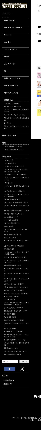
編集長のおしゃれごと (11, 348)
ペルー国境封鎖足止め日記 (12, 265)
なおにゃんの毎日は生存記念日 (14, 246)
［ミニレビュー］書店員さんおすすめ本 (16, 187)
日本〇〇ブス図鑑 (9, 314)
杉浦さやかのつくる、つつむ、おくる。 (16, 324)
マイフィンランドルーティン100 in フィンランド (16, 280)
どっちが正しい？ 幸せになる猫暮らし (16, 242)
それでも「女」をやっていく (14, 166)
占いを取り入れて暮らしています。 (16, 175)
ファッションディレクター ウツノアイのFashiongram (16, 253)
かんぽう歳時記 (9, 226)
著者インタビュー (10, 85)
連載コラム (7, 100)
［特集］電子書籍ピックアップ (14, 149)
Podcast (6, 35)
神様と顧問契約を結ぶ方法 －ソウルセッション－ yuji (16, 336)
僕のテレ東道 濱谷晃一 (11, 296)
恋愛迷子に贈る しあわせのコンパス (15, 311)
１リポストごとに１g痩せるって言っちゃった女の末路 (16, 195)
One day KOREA (10, 163)
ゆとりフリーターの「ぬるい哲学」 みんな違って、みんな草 (16, 170)
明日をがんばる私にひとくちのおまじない (16, 127)
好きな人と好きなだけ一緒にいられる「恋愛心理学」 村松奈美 (16, 304)
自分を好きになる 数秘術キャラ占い (15, 351)
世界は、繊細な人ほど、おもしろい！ (16, 287)
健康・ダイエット (9, 135)
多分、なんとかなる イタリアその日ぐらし (16, 179)
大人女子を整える (9, 299)
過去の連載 (6, 156)
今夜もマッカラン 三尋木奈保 (14, 290)
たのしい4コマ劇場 (10, 238)
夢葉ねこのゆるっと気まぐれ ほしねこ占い (16, 119)
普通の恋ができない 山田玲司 (14, 320)
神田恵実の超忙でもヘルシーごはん (15, 340)
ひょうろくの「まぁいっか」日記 (14, 115)
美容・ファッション (11, 78)
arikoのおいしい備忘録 (11, 103)
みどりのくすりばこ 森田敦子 (14, 284)
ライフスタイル (9, 49)
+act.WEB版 (8, 20)
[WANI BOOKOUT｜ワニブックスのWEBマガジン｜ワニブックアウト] (14, 7)
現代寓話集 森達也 (10, 328)
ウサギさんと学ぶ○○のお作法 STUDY (16, 211)
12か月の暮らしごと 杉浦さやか (15, 191)
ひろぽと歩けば (9, 249)
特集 (4, 142)
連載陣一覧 (7, 384)
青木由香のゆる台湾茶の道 (12, 354)
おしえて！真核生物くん (11, 223)
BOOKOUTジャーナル (12, 27)
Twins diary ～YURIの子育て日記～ (16, 202)
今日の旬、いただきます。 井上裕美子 (16, 293)
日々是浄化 (7, 123)
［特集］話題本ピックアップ (13, 146)
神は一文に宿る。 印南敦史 (14, 331)
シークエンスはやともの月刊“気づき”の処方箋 (16, 111)
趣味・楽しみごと (10, 92)
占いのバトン (8, 64)
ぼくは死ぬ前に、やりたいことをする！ (16, 270)
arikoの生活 (8, 160)
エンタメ (6, 42)
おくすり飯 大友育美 (11, 220)
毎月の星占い (8, 380)
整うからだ (8, 183)
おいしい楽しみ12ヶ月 (11, 217)
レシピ (5, 56)
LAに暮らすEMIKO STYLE (12, 199)
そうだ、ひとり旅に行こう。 (13, 234)
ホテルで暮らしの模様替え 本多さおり (16, 275)
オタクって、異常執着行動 (12, 107)
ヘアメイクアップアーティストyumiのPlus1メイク (16, 261)
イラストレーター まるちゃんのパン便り (16, 207)
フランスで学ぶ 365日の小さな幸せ (15, 257)
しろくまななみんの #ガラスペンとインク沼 (16, 230)
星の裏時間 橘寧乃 (10, 317)
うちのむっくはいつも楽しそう (14, 214)
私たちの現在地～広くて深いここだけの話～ (16, 344)
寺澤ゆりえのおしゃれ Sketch (13, 308)
